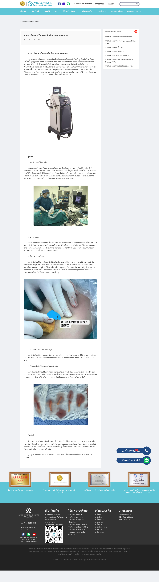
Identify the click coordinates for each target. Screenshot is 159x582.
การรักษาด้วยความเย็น (75, 517)
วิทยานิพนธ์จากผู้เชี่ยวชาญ (54, 524)
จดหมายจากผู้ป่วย (117, 11)
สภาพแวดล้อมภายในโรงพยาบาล (56, 517)
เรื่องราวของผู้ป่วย (125, 514)
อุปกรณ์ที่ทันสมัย (50, 519)
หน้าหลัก (23, 11)
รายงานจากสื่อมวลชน (133, 11)
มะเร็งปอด (98, 517)
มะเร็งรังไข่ (98, 529)
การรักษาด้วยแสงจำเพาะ (76, 529)
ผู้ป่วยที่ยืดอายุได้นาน (126, 517)
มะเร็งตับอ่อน (99, 519)
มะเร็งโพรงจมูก (100, 532)
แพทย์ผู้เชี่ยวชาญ (50, 11)
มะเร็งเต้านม (99, 522)
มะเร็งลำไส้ (98, 524)
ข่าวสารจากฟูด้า (50, 522)
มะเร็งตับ (98, 514)
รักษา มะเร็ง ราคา (125, 519)
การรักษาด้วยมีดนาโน (75, 514)
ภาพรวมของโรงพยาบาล (53, 514)
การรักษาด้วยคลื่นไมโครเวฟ (77, 524)
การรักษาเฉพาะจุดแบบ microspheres (76, 521)
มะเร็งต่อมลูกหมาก (101, 527)
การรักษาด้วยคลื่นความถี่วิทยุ (78, 527)
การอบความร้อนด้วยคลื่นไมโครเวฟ (76, 533)
